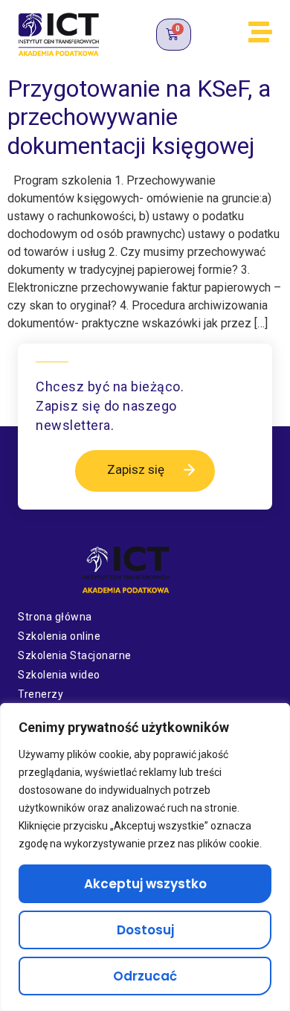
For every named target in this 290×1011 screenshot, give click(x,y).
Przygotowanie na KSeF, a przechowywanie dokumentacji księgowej (139, 117)
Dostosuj (145, 930)
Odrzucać (145, 976)
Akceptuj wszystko (145, 884)
